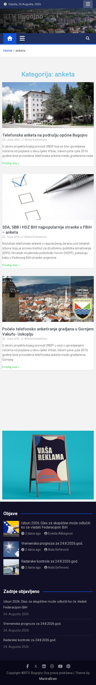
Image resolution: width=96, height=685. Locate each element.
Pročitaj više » (10, 163)
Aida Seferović (58, 549)
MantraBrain (48, 679)
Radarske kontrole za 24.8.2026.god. (49, 561)
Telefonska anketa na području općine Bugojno (45, 135)
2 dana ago (33, 533)
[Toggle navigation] (22, 38)
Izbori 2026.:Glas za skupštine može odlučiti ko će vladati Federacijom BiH (55, 525)
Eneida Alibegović (60, 533)
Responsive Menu (88, 4)
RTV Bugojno (23, 16)
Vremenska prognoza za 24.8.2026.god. (52, 543)
